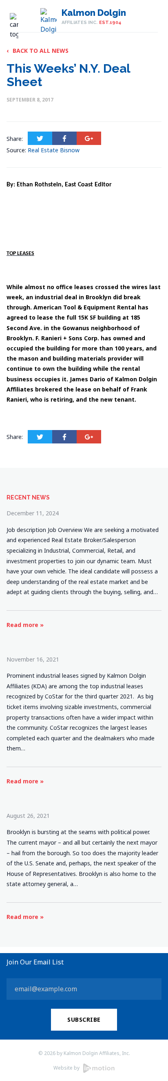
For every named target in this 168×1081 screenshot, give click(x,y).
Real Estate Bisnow (54, 150)
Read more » (25, 625)
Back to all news (38, 50)
